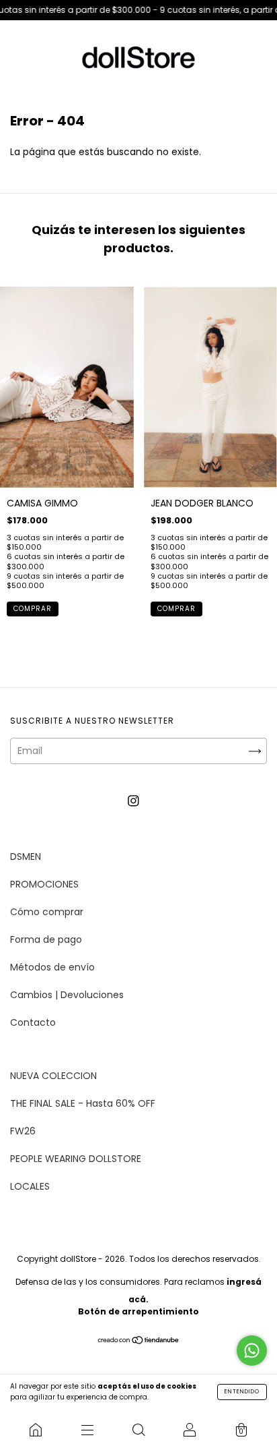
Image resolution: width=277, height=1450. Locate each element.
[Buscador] (138, 1430)
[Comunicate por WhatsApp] (252, 1350)
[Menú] (86, 1430)
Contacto (33, 1022)
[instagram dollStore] (133, 800)
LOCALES (30, 1186)
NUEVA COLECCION (53, 1075)
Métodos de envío (52, 967)
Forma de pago (46, 939)
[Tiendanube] (139, 1340)
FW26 (23, 1131)
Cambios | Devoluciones (67, 995)
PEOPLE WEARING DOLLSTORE (75, 1158)
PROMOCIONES (44, 884)
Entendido (242, 1391)
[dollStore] (35, 1430)
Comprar (32, 609)
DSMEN (25, 856)
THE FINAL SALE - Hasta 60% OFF (82, 1103)
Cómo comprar (46, 912)
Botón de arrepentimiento (138, 1311)
